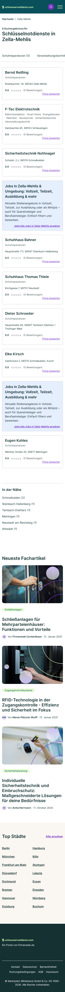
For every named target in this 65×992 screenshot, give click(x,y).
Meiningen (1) (11, 516)
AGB (40, 971)
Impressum (52, 971)
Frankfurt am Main (14, 865)
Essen (37, 881)
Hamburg (39, 848)
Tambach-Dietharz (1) (16, 510)
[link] (32, 83)
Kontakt (15, 966)
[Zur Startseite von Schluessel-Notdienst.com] (17, 7)
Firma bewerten (51, 93)
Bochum (38, 906)
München (8, 856)
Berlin (6, 848)
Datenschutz (30, 966)
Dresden (38, 890)
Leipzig (37, 873)
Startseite (8, 19)
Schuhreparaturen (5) (16, 55)
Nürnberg (39, 898)
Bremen (7, 890)
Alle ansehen (54, 836)
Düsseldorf (9, 873)
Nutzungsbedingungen (22, 971)
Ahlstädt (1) (9, 529)
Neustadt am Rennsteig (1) (19, 522)
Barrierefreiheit (48, 966)
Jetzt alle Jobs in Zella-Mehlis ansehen (37, 225)
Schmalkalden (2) (13, 497)
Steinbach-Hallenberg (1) (18, 504)
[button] (51, 7)
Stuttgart (39, 865)
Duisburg (8, 906)
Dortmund (9, 881)
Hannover (8, 898)
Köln (35, 856)
